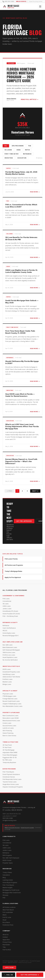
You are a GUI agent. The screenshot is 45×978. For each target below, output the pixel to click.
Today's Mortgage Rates (13, 571)
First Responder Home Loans (12, 779)
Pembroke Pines (8, 925)
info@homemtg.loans (9, 820)
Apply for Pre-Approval (13, 577)
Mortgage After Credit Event (12, 892)
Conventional (7, 601)
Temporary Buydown (9, 762)
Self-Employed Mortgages (11, 650)
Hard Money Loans (9, 674)
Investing (8, 158)
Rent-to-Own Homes (9, 735)
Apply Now (6, 939)
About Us (6, 934)
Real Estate (6, 944)
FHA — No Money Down (10, 616)
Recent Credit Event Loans (11, 701)
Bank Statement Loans (10, 647)
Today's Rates (7, 872)
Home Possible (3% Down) (11, 613)
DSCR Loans (7, 669)
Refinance (27, 154)
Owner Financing (8, 733)
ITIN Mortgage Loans (9, 696)
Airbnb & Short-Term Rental (11, 677)
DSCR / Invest (7, 860)
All (5, 146)
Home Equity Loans (9, 633)
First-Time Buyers (8, 772)
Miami (4, 915)
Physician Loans (8, 694)
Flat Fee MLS (7, 950)
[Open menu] (40, 6)
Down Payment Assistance (11, 774)
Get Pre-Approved (24, 521)
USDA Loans (7, 606)
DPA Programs (18, 146)
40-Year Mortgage (8, 750)
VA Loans (8, 150)
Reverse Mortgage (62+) (10, 635)
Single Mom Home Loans (11, 784)
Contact (5, 937)
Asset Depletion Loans (10, 657)
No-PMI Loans (7, 760)
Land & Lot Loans (8, 728)
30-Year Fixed (7, 745)
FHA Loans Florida (11, 559)
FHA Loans (6, 598)
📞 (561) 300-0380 (8, 1)
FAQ (4, 897)
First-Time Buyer (11, 154)
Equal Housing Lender (27, 827)
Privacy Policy (7, 942)
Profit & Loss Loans (9, 655)
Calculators (6, 875)
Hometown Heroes (9, 777)
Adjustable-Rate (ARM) (10, 752)
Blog (4, 877)
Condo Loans (7, 723)
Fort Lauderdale (8, 912)
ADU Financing (7, 730)
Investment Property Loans (11, 672)
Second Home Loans (9, 725)
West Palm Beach (8, 910)
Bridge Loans (7, 684)
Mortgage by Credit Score (11, 890)
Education (21, 158)
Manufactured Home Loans (11, 720)
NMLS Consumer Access (12, 827)
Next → (35, 491)
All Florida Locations (9, 907)
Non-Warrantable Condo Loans (12, 706)
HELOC (5, 630)
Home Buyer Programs (10, 882)
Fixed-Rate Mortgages (10, 755)
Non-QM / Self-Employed (11, 858)
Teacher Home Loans (9, 782)
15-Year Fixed (7, 747)
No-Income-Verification (10, 660)
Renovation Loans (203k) (11, 718)
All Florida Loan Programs (14, 565)
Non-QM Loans (7, 645)
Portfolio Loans (7, 679)
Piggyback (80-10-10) (10, 757)
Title (4, 947)
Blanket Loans (7, 682)
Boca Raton (6, 922)
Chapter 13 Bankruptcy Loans (12, 704)
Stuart (4, 920)
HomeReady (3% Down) (10, 611)
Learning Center (8, 880)
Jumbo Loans (7, 608)
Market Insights (7, 887)
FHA (29, 146)
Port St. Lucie (7, 917)
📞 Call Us (8, 975)
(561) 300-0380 (8, 818)
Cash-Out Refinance (9, 628)
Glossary (5, 895)
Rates (27, 150)
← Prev (9, 491)
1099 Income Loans (9, 652)
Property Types (8, 863)
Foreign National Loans (10, 699)
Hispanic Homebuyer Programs (13, 787)
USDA (18, 150)
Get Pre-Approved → (30, 975)
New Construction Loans (10, 715)
